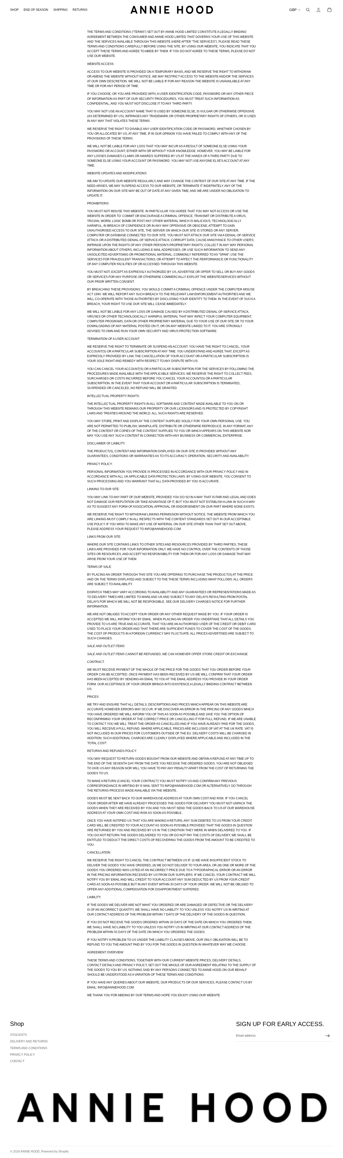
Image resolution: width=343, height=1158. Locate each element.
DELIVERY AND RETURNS (29, 1041)
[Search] (307, 9)
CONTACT (17, 1061)
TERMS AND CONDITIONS (28, 1048)
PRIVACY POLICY (22, 1054)
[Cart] (329, 9)
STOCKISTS (18, 1035)
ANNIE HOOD (30, 1151)
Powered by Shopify (55, 1151)
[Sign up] (327, 1036)
